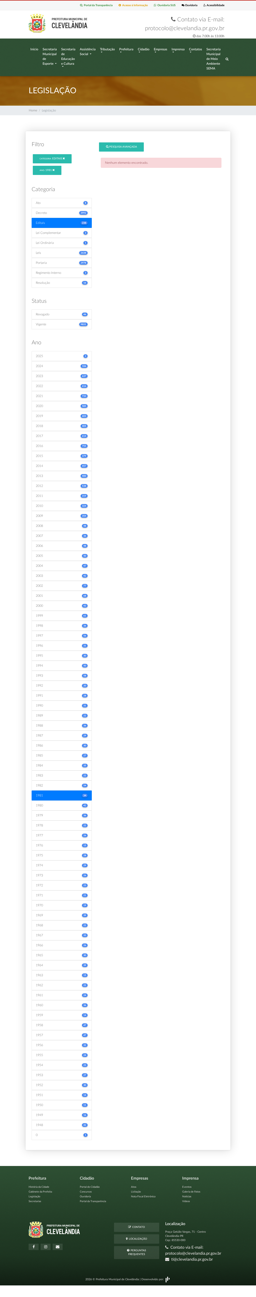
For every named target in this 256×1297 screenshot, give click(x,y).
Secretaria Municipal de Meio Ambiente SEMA (213, 59)
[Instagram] (46, 1247)
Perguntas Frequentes (137, 1252)
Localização (137, 1239)
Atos (133, 1187)
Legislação (34, 1196)
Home (33, 110)
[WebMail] (58, 1247)
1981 (46, 170)
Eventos (187, 1187)
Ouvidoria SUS (166, 5)
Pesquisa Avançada (123, 147)
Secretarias (35, 1201)
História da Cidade (39, 1187)
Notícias (186, 1196)
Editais (51, 158)
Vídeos (186, 1201)
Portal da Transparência (98, 5)
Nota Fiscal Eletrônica (143, 1196)
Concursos (86, 1192)
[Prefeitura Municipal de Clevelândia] (59, 23)
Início (34, 49)
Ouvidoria (190, 5)
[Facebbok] (34, 1247)
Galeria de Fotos (191, 1192)
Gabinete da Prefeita (40, 1192)
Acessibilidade (215, 5)
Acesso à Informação (134, 5)
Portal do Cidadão (90, 1187)
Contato (138, 1227)
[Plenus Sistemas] (168, 1279)
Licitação (136, 1192)
